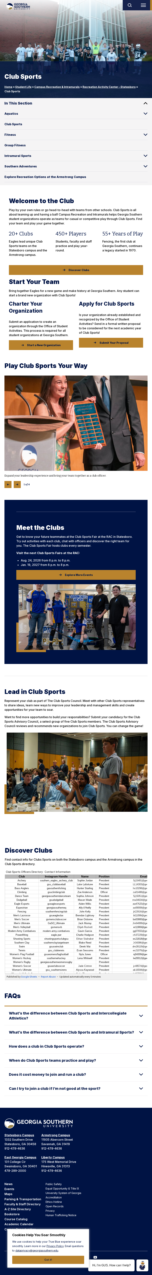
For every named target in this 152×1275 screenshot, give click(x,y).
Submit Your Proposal (114, 342)
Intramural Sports (17, 156)
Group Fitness (15, 145)
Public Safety (54, 1184)
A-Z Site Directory (17, 1209)
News (8, 1184)
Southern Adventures (20, 166)
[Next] (17, 484)
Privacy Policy (55, 1246)
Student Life (23, 86)
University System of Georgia (63, 1193)
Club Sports (13, 124)
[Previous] (7, 484)
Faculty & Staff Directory (22, 1204)
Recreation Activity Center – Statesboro (109, 86)
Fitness (10, 135)
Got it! (48, 1259)
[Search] (129, 5)
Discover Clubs (79, 270)
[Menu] (144, 5)
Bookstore (12, 1214)
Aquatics (11, 113)
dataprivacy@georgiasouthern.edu (36, 1250)
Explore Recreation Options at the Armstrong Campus (45, 177)
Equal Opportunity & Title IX (62, 1188)
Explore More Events (79, 574)
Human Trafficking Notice (61, 1215)
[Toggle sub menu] (145, 113)
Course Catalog (15, 1219)
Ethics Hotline (54, 1201)
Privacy (50, 1210)
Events (9, 1189)
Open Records (55, 1206)
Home (8, 86)
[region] (48, 1248)
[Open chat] (142, 1265)
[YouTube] (95, 1257)
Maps (8, 1194)
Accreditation (54, 1197)
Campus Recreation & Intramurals (57, 86)
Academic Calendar (19, 1224)
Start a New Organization (44, 345)
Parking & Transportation (22, 1199)
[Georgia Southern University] (18, 6)
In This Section (18, 103)
